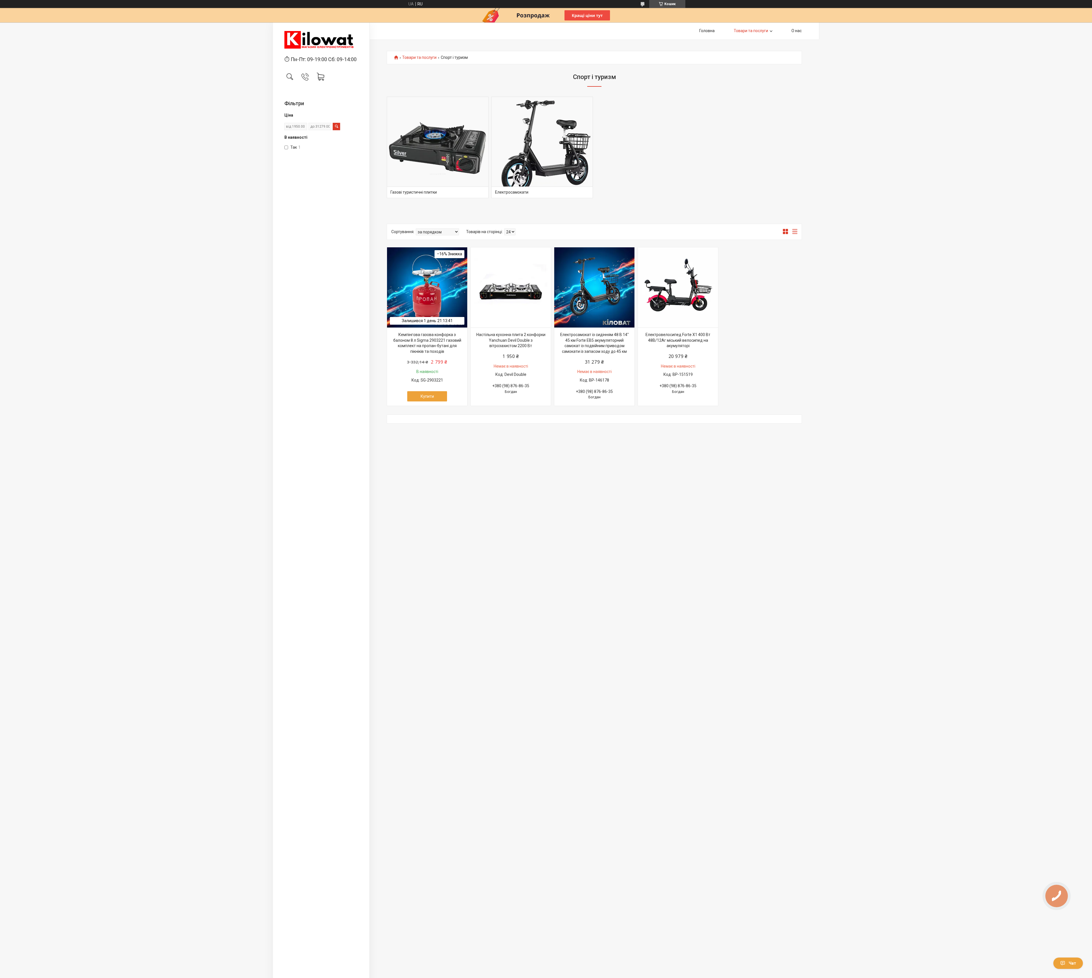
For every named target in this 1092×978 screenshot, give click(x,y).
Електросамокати (511, 192)
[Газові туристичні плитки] (437, 147)
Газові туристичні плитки (413, 192)
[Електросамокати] (542, 147)
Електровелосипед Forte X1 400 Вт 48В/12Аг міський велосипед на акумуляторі (678, 340)
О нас (796, 30)
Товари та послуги (751, 30)
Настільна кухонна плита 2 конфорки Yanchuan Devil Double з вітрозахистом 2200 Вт (510, 340)
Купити (427, 396)
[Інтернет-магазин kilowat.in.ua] (321, 40)
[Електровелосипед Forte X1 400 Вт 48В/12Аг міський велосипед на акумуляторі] (678, 287)
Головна (707, 30)
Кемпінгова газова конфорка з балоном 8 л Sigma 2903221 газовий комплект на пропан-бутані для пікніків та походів (427, 343)
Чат (1072, 963)
